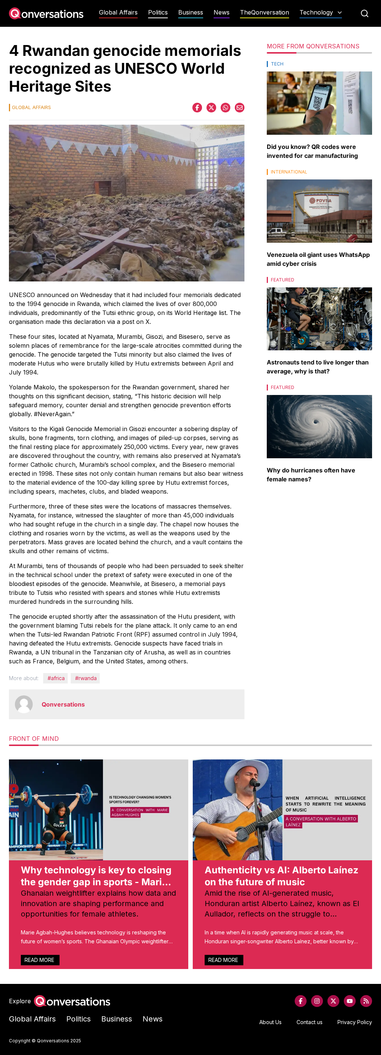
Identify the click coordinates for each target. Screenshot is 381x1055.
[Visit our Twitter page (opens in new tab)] (333, 1001)
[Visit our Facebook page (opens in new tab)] (301, 1001)
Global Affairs (118, 12)
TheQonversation (264, 12)
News (222, 12)
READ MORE (40, 960)
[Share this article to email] (239, 107)
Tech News (320, 27)
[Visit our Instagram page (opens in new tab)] (317, 1001)
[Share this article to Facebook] (197, 107)
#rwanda (86, 678)
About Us (270, 1022)
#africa (56, 678)
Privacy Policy (354, 1022)
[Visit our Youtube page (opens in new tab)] (350, 1001)
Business (190, 12)
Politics (158, 12)
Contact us (310, 1022)
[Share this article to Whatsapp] (225, 107)
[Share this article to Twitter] (211, 107)
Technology (316, 12)
